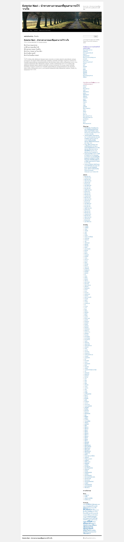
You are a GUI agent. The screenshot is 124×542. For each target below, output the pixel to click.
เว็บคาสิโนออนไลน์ (88, 468)
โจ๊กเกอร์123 (87, 487)
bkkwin (85, 253)
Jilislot (57, 59)
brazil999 (86, 256)
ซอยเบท (86, 397)
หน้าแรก (26, 30)
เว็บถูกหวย (86, 469)
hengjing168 (86, 270)
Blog (31, 30)
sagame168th (87, 344)
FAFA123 (86, 259)
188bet (85, 229)
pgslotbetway (85, 119)
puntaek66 (86, 333)
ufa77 (85, 378)
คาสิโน (61, 62)
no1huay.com (27, 60)
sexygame (86, 356)
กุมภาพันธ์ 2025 (87, 203)
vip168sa (86, 387)
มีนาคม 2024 (87, 220)
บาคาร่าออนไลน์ (46, 68)
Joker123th (45, 65)
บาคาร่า (72, 62)
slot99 (84, 90)
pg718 (85, 307)
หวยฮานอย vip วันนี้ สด (89, 455)
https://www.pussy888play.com (89, 57)
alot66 (99, 504)
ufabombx (86, 384)
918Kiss (30, 59)
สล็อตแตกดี (86, 449)
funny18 (86, 265)
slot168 (84, 87)
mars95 (85, 300)
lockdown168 (87, 294)
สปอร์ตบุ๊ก (86, 424)
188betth (86, 230)
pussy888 (85, 59)
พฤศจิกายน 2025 (88, 190)
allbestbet (86, 244)
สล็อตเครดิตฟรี (87, 446)
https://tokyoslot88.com (87, 117)
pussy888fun (87, 336)
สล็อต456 (86, 428)
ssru (85, 371)
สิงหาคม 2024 (87, 212)
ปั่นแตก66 (86, 410)
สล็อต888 (85, 96)
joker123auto (87, 282)
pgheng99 (86, 312)
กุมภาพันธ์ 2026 (87, 185)
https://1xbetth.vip (86, 108)
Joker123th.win (67, 59)
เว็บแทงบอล (87, 480)
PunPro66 (55, 60)
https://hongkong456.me (88, 75)
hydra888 (86, 273)
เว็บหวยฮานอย (87, 478)
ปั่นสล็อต (86, 409)
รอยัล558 (86, 422)
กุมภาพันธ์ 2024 (87, 221)
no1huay (74, 59)
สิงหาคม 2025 (87, 194)
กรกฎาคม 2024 (87, 214)
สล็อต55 (86, 430)
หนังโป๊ (85, 454)
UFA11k (86, 377)
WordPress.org (87, 499)
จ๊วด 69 (86, 395)
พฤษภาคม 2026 (87, 180)
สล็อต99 (86, 437)
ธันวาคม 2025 (87, 188)
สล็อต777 (86, 434)
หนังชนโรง (85, 51)
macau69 (86, 298)
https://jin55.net (86, 88)
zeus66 (85, 390)
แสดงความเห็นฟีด (88, 498)
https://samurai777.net (87, 116)
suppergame (86, 372)
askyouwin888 (87, 248)
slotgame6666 (87, 363)
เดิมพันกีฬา (86, 463)
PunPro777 (66, 60)
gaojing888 (86, 268)
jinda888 (86, 279)
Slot (49, 62)
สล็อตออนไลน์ (41, 63)
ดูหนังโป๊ (85, 106)
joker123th (86, 283)
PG (31, 60)
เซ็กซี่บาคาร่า (87, 462)
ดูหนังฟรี (85, 71)
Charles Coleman (43, 42)
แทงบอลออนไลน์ (88, 484)
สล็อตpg (86, 439)
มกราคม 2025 (87, 205)
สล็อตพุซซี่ (86, 442)
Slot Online (53, 62)
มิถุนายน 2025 (87, 197)
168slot (84, 504)
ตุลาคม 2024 (87, 209)
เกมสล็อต (93, 530)
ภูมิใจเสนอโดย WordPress (90, 538)
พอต (85, 415)
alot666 (85, 247)
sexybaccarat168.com (43, 62)
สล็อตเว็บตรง (86, 91)
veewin (85, 386)
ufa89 (85, 381)
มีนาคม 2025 (87, 202)
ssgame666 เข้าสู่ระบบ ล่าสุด (90, 369)
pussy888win (87, 339)
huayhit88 (86, 271)
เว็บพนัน (52, 63)
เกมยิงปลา (47, 63)
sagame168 (86, 342)
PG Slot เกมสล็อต (87, 511)
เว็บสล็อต (86, 474)
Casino (47, 59)
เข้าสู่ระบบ (86, 495)
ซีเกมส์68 (86, 398)
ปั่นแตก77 (86, 412)
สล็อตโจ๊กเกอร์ (87, 451)
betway (85, 251)
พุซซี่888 (85, 100)
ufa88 (85, 380)
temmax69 (86, 375)
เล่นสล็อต (86, 465)
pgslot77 (85, 63)
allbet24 (84, 111)
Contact (36, 30)
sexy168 (86, 350)
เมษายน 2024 (87, 218)
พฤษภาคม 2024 (87, 217)
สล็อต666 (86, 433)
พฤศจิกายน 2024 (88, 208)
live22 (84, 68)
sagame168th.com (33, 62)
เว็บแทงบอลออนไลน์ (88, 481)
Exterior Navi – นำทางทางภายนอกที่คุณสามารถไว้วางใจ (51, 7)
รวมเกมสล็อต (87, 421)
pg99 (84, 65)
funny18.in (51, 59)
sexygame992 (87, 357)
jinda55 (85, 277)
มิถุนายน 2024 (87, 215)
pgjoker (85, 313)
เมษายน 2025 (87, 200)
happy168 (84, 506)
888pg (85, 233)
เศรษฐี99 (86, 483)
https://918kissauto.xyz (87, 49)
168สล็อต (86, 227)
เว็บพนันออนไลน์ (57, 63)
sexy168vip (86, 351)
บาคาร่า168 (85, 60)
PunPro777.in (39, 66)
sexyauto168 (86, 353)
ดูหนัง (84, 69)
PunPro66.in (60, 60)
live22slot (86, 292)
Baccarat (43, 59)
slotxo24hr (86, 366)
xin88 (85, 389)
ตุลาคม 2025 (87, 191)
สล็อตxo (86, 440)
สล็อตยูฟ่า (86, 443)
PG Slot (34, 60)
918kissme (86, 239)
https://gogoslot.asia (87, 123)
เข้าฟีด (85, 496)
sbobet (85, 348)
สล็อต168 (85, 74)
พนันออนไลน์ (32, 63)
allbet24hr (86, 245)
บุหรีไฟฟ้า (86, 407)
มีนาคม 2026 (87, 183)
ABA (33, 59)
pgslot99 (86, 319)
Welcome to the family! (45, 30)
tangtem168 (86, 374)
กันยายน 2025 (87, 193)
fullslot (85, 262)
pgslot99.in (49, 60)
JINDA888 (85, 97)
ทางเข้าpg (86, 401)
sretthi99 (86, 368)
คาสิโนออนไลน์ (66, 62)
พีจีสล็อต (86, 416)
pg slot (84, 112)
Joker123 (61, 59)
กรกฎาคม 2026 (87, 177)
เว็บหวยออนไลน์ (88, 475)
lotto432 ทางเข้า (87, 297)
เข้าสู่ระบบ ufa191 (88, 458)
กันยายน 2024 (87, 211)
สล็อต (36, 63)
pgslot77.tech (43, 60)
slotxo (84, 103)
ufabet (85, 383)
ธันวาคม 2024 (87, 206)
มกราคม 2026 (87, 187)
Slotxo (58, 62)
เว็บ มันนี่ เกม (87, 466)
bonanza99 (86, 255)
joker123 (85, 54)
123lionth (86, 226)
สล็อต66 (85, 77)
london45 (86, 295)
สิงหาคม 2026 (87, 176)
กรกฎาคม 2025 (87, 196)
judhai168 (86, 286)
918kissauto (86, 238)
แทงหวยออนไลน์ (88, 486)
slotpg (84, 105)
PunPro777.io (73, 60)
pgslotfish (86, 323)
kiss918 (86, 289)
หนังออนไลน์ (87, 452)
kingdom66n (86, 288)
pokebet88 (86, 326)
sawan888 (86, 347)
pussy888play (87, 338)
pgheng (85, 310)
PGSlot (38, 60)
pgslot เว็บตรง (95, 511)
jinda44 (84, 93)
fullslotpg (85, 66)
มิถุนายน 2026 (87, 179)
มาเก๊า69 (86, 419)
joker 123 (85, 114)
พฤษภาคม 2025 (87, 199)
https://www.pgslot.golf (88, 62)
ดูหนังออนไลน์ (86, 55)
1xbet (85, 232)
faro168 (86, 261)
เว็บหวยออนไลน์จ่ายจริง (89, 477)
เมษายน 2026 (87, 182)
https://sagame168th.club (88, 52)
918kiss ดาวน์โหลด (88, 236)
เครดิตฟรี (86, 460)
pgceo (85, 309)
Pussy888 (26, 62)
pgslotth (86, 324)
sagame (85, 341)
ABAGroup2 (37, 59)
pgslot (84, 99)
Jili (55, 59)
